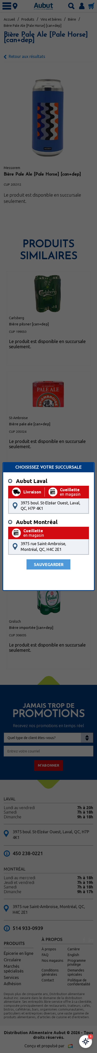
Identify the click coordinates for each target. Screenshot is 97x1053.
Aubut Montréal (36, 522)
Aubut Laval (31, 481)
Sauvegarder (48, 564)
